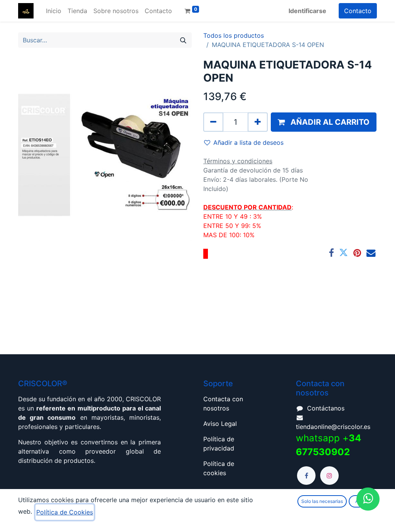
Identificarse (307, 11)
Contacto (357, 11)
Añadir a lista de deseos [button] (248, 142)
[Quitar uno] (213, 122)
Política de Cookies (64, 512)
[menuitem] (53, 10)
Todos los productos (233, 35)
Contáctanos (325, 408)
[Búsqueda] (183, 40)
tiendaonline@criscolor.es (333, 427)
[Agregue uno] (258, 122)
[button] (323, 122)
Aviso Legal (220, 423)
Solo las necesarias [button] (322, 501)
